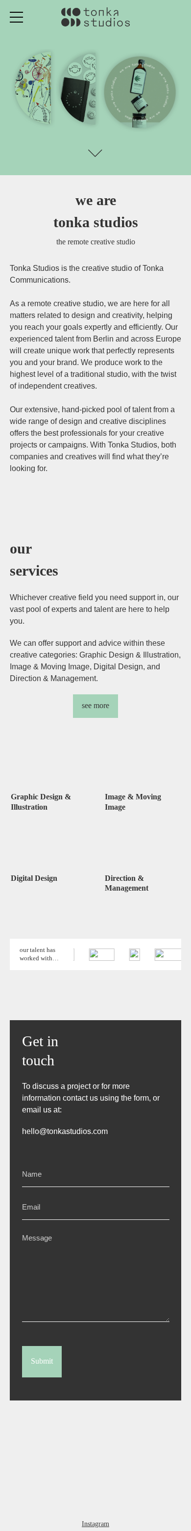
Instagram (95, 1524)
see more (95, 705)
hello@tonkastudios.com (65, 1131)
